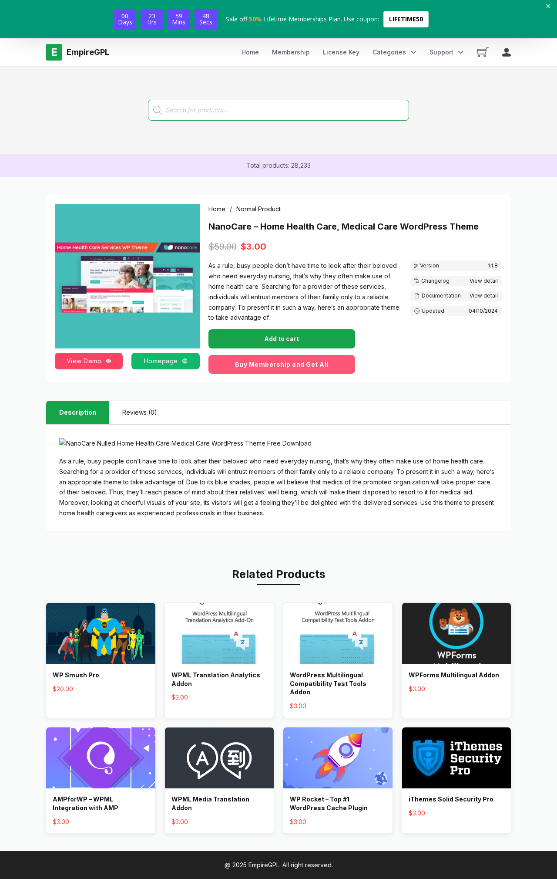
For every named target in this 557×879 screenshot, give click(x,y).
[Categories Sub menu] (413, 52)
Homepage (161, 361)
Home (250, 52)
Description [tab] (77, 412)
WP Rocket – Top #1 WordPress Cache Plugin (329, 803)
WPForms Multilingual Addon (454, 675)
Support (441, 52)
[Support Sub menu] (461, 52)
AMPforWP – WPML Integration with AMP (85, 803)
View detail (484, 280)
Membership (291, 52)
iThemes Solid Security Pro (451, 799)
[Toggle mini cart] (483, 52)
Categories (389, 52)
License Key (341, 52)
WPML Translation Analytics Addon (215, 679)
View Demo (84, 361)
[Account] (506, 52)
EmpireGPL (263, 865)
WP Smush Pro (76, 675)
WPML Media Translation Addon (210, 803)
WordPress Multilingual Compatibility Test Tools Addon (328, 683)
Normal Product (258, 209)
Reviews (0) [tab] (139, 412)
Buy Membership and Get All (282, 364)
